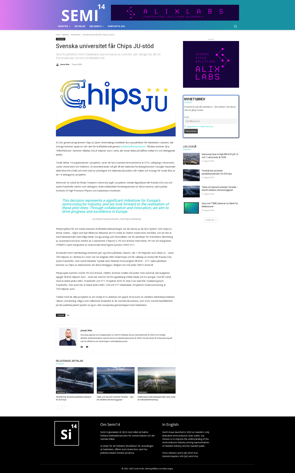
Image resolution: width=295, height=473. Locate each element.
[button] (235, 26)
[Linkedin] (82, 346)
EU (68, 315)
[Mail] (87, 346)
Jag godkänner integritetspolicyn (200, 126)
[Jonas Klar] (58, 64)
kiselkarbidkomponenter (133, 146)
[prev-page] (58, 407)
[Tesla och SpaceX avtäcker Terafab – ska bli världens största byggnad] (116, 380)
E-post (186, 117)
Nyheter (65, 34)
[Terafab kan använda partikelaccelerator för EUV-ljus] (75, 380)
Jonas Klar (65, 64)
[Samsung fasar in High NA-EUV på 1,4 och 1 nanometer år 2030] (191, 159)
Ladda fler (209, 220)
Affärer (100, 392)
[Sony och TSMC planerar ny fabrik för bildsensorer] (191, 208)
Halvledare (76, 34)
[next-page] (63, 407)
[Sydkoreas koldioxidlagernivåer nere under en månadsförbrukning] (156, 380)
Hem (58, 34)
